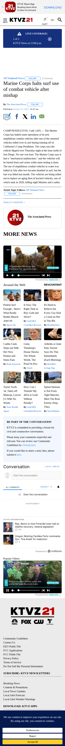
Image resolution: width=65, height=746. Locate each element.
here (18, 454)
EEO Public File (12, 646)
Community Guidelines (15, 638)
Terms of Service (12, 662)
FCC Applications (12, 650)
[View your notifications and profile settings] (58, 487)
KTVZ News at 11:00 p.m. (27, 43)
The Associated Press (16, 104)
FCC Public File (11, 654)
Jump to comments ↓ (14, 202)
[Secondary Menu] (7, 19)
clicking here (29, 445)
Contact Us (9, 642)
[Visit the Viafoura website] (55, 551)
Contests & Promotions (15, 687)
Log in (48, 466)
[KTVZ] (23, 20)
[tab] (12, 487)
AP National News (35, 190)
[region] (32, 509)
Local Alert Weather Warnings (19, 699)
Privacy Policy (11, 658)
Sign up (56, 466)
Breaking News (11, 683)
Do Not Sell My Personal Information (23, 666)
